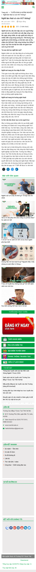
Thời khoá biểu (15, 339)
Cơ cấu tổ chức (10, 452)
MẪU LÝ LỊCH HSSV (16, 362)
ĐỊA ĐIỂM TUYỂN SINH (16, 351)
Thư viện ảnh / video (11, 462)
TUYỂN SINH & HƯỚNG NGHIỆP (21, 12)
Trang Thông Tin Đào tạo (19, 356)
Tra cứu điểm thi (15, 345)
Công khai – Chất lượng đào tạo (15, 465)
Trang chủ (4, 12)
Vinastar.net (24, 560)
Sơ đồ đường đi (10, 455)
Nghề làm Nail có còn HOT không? (14, 15)
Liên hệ (7, 458)
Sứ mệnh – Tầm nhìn (11, 449)
